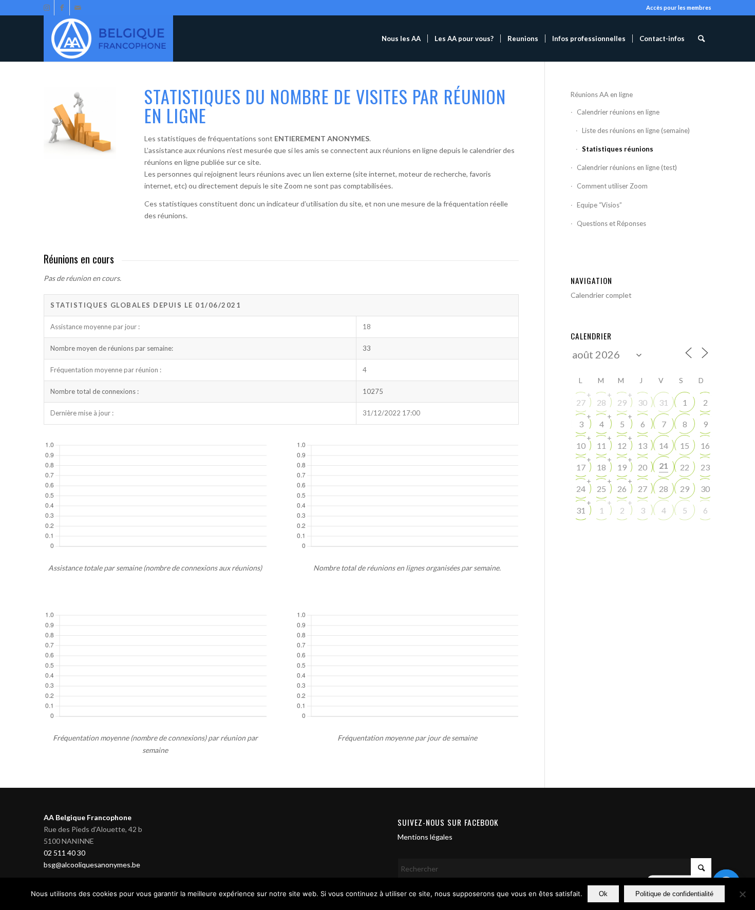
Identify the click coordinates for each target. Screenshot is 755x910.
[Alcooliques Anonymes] (108, 38)
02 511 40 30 (64, 852)
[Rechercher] (701, 38)
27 (581, 402)
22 (684, 467)
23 (705, 467)
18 (601, 467)
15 (684, 445)
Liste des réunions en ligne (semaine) (636, 130)
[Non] (742, 894)
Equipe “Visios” (599, 205)
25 (601, 489)
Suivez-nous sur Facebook (448, 822)
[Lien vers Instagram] (46, 7)
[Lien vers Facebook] (61, 7)
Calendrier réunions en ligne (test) (627, 167)
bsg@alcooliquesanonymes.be (92, 864)
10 (581, 445)
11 (601, 445)
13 (642, 445)
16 (705, 445)
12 (622, 445)
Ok (603, 894)
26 (622, 489)
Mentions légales (425, 836)
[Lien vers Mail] (77, 7)
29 (622, 402)
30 (642, 402)
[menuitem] (401, 38)
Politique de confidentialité (674, 894)
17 (581, 467)
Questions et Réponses (611, 223)
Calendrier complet (601, 295)
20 (642, 467)
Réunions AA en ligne (602, 94)
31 (663, 402)
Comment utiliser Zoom (612, 186)
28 (601, 402)
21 (663, 465)
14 (663, 445)
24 (581, 489)
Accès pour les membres (678, 7)
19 (622, 467)
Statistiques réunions (617, 149)
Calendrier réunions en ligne (618, 112)
